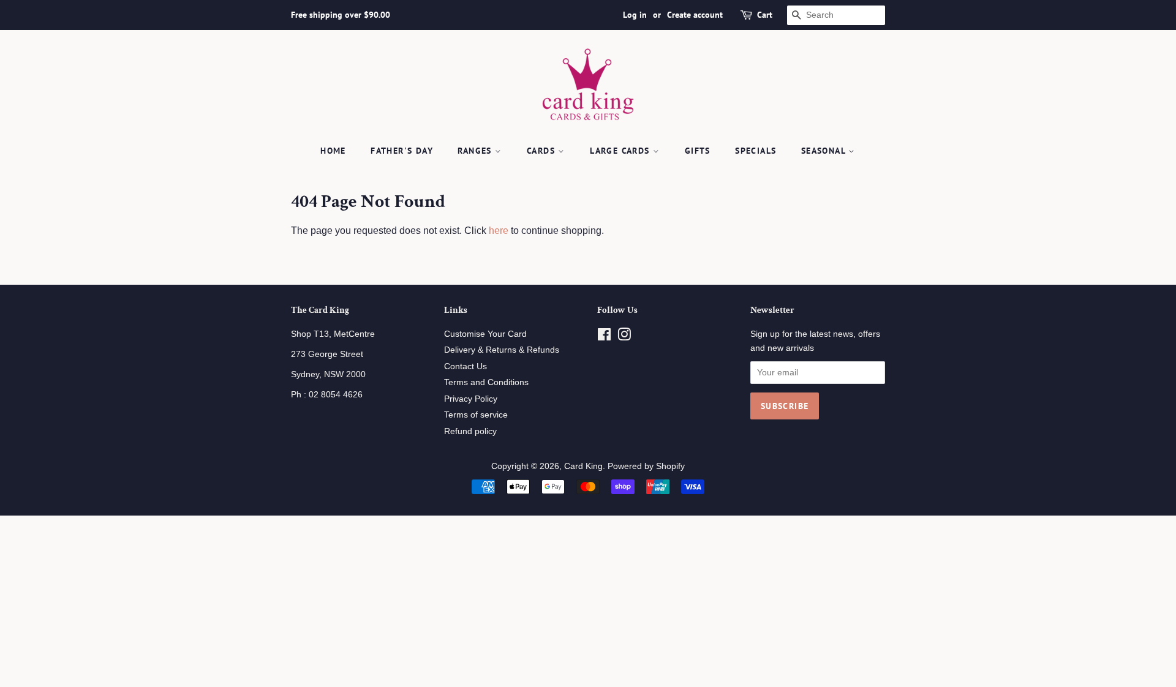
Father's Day (402, 150)
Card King (583, 466)
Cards (542, 150)
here (498, 230)
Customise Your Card (485, 334)
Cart (764, 14)
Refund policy (470, 431)
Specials (755, 150)
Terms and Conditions (486, 382)
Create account (695, 14)
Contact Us (465, 366)
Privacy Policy (470, 399)
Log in (635, 14)
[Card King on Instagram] (624, 337)
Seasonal (825, 150)
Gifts (697, 150)
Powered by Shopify (646, 466)
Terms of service (476, 414)
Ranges (476, 150)
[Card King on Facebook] (604, 337)
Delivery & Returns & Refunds (501, 350)
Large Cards (621, 150)
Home (333, 150)
